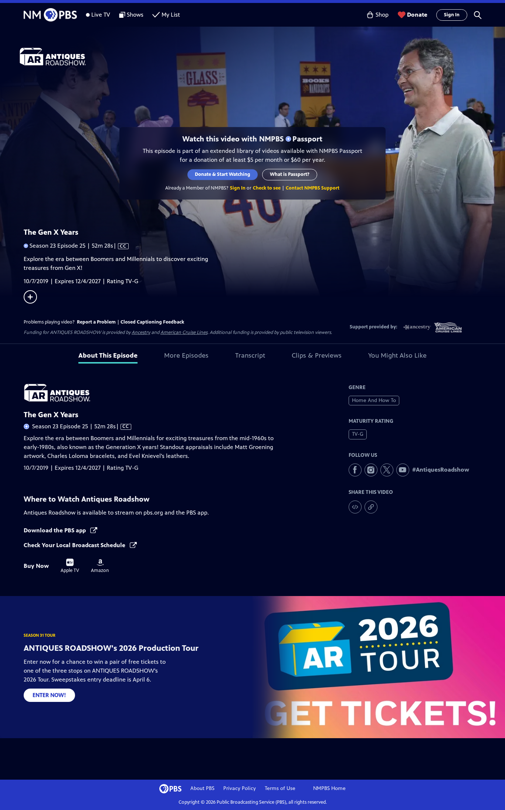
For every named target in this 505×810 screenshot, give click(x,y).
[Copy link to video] (371, 507)
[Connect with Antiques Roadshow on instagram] (371, 469)
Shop (382, 14)
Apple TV (70, 566)
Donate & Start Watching (223, 174)
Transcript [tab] (250, 355)
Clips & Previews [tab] (317, 355)
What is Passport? (290, 174)
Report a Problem (96, 322)
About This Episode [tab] (108, 355)
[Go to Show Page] (262, 56)
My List (171, 14)
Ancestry (141, 332)
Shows (135, 14)
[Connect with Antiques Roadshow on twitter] (386, 469)
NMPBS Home (329, 788)
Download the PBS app (55, 530)
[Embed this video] (355, 507)
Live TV (100, 14)
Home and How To (374, 400)
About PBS (202, 788)
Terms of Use (280, 788)
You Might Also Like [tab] (397, 355)
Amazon (100, 566)
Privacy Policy (239, 788)
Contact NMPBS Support (313, 188)
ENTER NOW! (49, 695)
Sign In (452, 15)
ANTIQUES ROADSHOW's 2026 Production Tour (111, 648)
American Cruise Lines (183, 332)
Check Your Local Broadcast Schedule (75, 545)
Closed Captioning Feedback (152, 322)
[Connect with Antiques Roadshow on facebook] (355, 469)
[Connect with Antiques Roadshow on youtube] (402, 469)
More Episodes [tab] (186, 355)
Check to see (267, 188)
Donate (417, 14)
